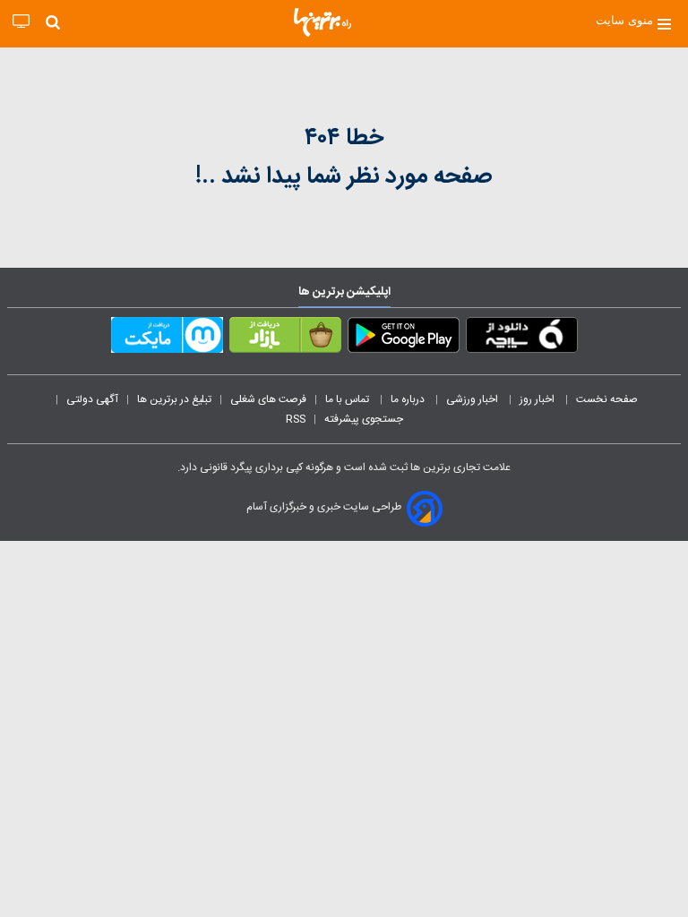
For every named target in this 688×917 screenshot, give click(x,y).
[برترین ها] (322, 22)
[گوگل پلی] (404, 338)
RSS (295, 419)
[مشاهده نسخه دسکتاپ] (21, 22)
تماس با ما (348, 399)
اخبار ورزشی (473, 399)
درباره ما (409, 399)
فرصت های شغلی (268, 399)
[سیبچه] (522, 338)
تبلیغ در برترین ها (174, 399)
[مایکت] (167, 338)
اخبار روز (538, 399)
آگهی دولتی (92, 399)
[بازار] (285, 338)
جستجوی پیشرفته (363, 419)
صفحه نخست (607, 399)
